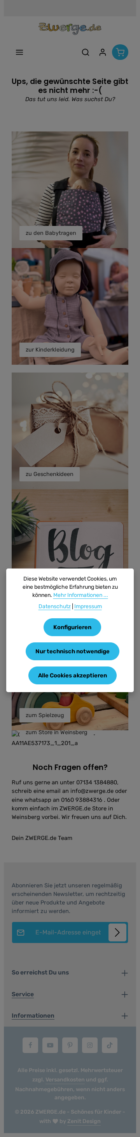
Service (23, 994)
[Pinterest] (70, 1045)
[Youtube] (50, 1045)
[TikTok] (109, 1045)
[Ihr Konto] (102, 52)
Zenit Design (84, 1121)
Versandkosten (65, 1079)
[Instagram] (90, 1045)
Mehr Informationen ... (80, 595)
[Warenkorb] (120, 52)
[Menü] (19, 52)
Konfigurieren (72, 627)
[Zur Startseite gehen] (70, 29)
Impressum (88, 606)
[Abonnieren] (117, 932)
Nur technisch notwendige (72, 651)
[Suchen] (85, 52)
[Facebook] (30, 1045)
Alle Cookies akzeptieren (72, 675)
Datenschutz (54, 606)
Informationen (33, 1015)
